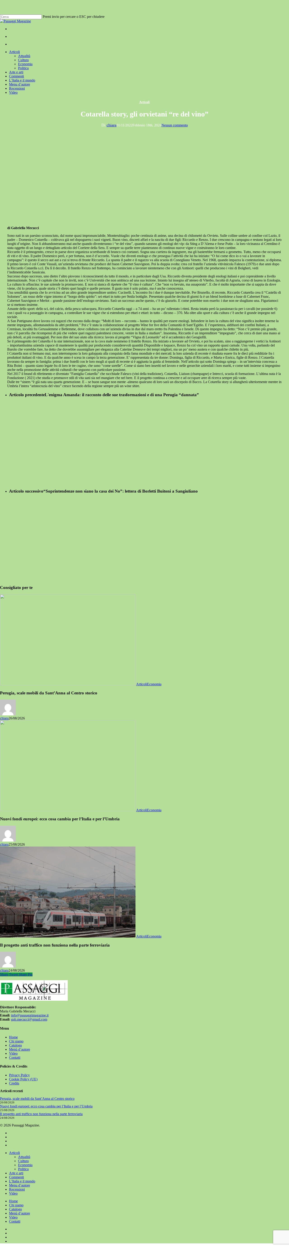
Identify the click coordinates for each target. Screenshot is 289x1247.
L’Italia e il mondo (22, 1181)
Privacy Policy (19, 1075)
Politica (23, 1169)
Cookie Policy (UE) (23, 1079)
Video (13, 1053)
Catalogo (15, 1045)
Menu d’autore (19, 1185)
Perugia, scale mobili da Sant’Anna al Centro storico (37, 1098)
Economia (154, 684)
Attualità (24, 1157)
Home (13, 1037)
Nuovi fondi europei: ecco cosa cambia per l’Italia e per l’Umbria (46, 1106)
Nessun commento (174, 125)
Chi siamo (16, 1041)
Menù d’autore (19, 1049)
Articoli (144, 102)
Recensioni (17, 1189)
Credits (14, 1083)
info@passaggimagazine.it (30, 1015)
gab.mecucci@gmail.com (29, 1019)
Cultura (23, 1161)
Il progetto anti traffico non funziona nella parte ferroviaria (41, 1114)
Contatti (14, 1057)
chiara (112, 125)
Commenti (16, 1177)
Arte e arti (16, 1173)
